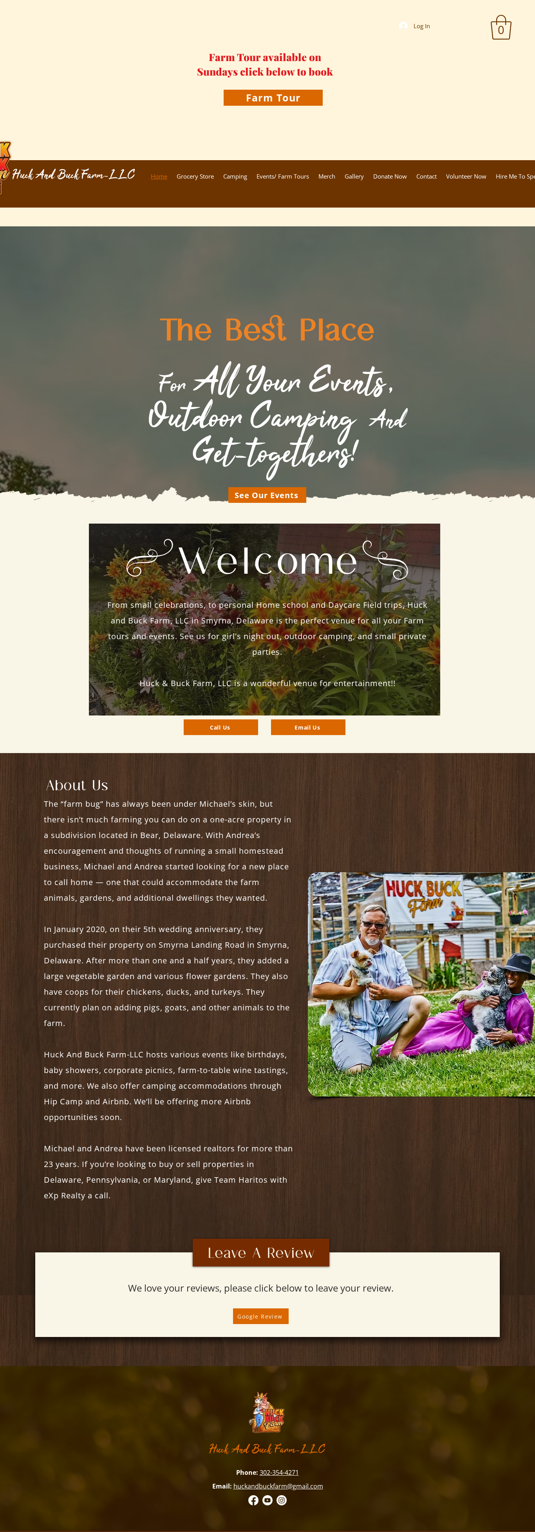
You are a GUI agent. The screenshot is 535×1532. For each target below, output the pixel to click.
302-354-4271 (279, 1472)
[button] (501, 27)
